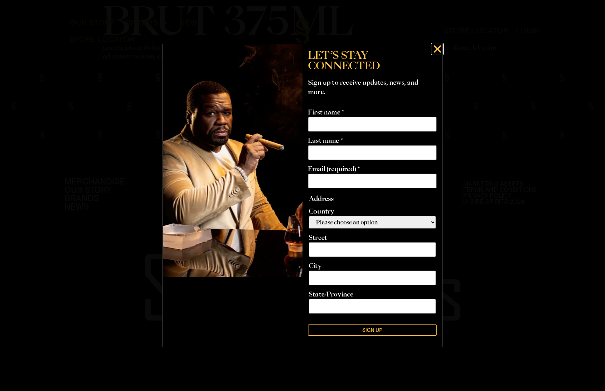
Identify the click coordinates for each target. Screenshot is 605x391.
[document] (302, 195)
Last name (325, 140)
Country (321, 211)
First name (326, 112)
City (315, 266)
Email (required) (334, 169)
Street (318, 237)
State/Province (331, 294)
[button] (437, 49)
